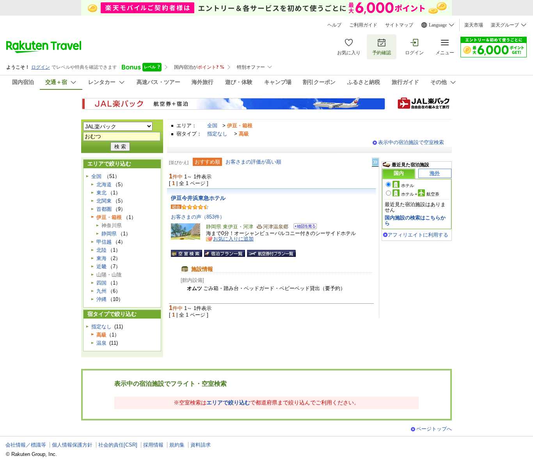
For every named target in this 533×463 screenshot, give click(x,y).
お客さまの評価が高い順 (253, 162)
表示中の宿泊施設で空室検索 (411, 142)
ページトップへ (434, 429)
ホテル (407, 185)
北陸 (101, 250)
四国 (101, 283)
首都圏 (104, 209)
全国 (212, 125)
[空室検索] (186, 253)
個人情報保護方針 (72, 445)
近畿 (101, 266)
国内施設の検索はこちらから (415, 220)
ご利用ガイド (363, 25)
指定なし (217, 134)
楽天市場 (473, 25)
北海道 (104, 184)
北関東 (104, 201)
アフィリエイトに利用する (417, 235)
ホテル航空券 (420, 194)
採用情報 (153, 445)
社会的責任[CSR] (117, 445)
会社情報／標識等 (25, 445)
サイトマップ (399, 25)
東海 (101, 258)
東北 (101, 193)
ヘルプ (334, 25)
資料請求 (200, 445)
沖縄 (101, 299)
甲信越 (104, 242)
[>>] (376, 162)
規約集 (177, 445)
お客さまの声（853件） (198, 217)
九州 (101, 291)
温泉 (101, 343)
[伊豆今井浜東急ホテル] (302, 227)
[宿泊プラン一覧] (224, 253)
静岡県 (109, 234)
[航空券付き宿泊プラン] (271, 253)
